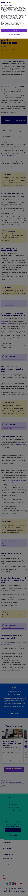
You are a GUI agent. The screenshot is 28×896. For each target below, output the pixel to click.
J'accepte (14, 30)
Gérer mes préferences (14, 34)
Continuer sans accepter (8, 26)
